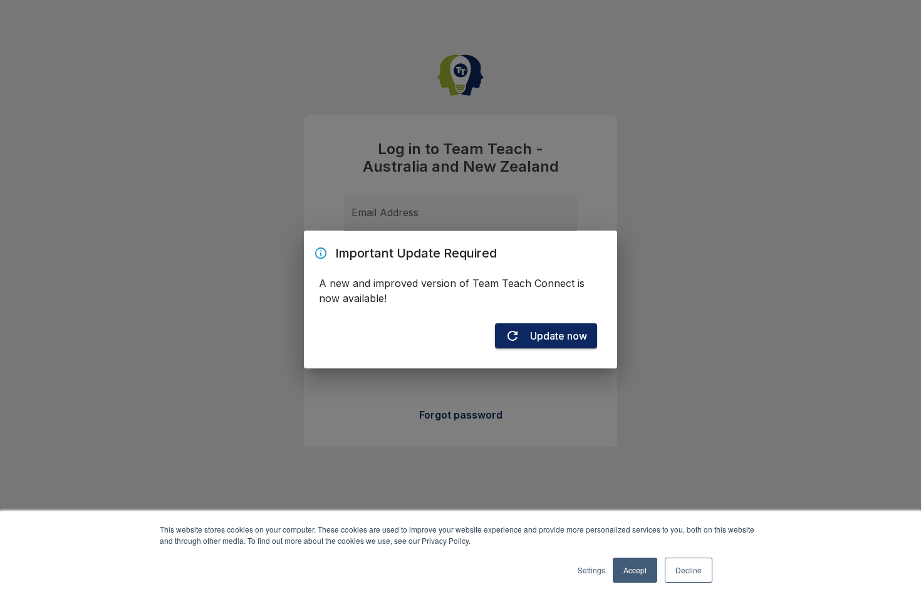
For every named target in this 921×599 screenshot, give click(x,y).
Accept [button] (635, 570)
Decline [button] (688, 570)
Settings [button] (591, 570)
